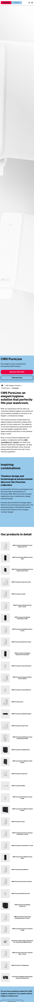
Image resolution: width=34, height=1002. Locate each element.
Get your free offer (17, 372)
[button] (32, 2)
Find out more (17, 378)
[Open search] (29, 2)
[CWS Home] (11, 2)
